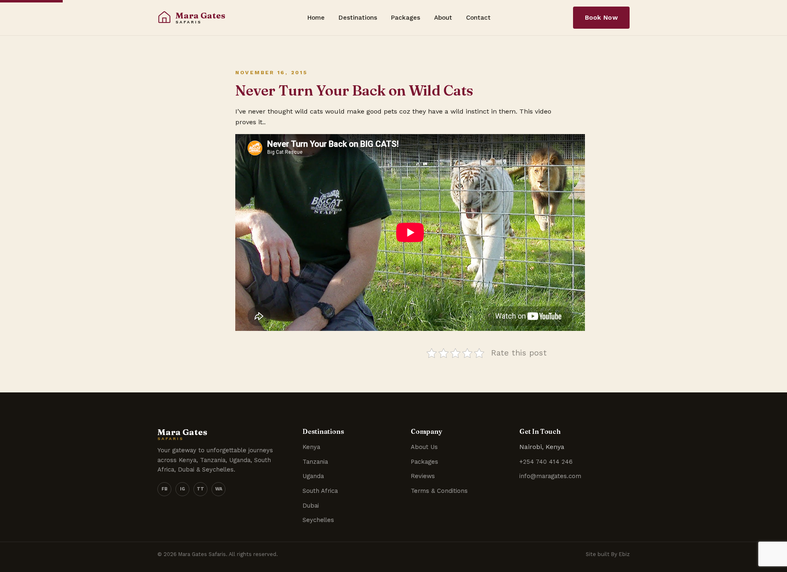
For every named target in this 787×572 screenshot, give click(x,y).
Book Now (601, 17)
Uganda (313, 476)
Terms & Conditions (439, 491)
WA (218, 489)
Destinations (358, 17)
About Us (424, 447)
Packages (405, 17)
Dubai (311, 505)
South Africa (320, 491)
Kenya (311, 447)
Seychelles (318, 520)
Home (316, 17)
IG (182, 489)
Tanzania (315, 461)
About (443, 17)
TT (200, 489)
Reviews (423, 476)
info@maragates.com (550, 476)
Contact (478, 17)
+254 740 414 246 (546, 461)
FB (164, 489)
